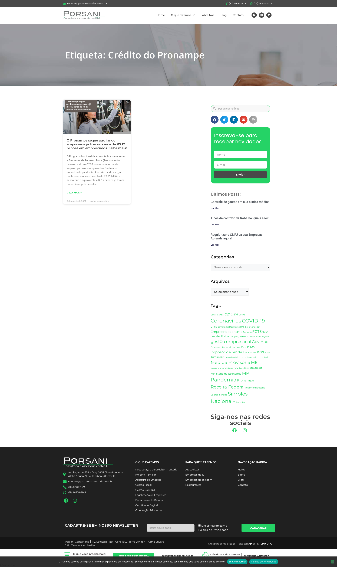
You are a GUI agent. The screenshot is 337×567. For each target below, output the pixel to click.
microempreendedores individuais (227, 368)
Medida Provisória (230, 362)
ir (265, 352)
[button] (215, 120)
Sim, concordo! (237, 561)
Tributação (239, 402)
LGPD (221, 357)
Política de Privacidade (263, 561)
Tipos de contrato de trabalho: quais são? (240, 218)
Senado (223, 395)
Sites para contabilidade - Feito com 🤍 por (240, 543)
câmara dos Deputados (229, 327)
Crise (214, 326)
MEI (255, 362)
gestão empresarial (231, 341)
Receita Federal (228, 387)
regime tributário (255, 387)
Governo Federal (221, 347)
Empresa (247, 332)
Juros (214, 357)
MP (245, 373)
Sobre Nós (207, 15)
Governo (260, 341)
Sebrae (215, 394)
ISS (268, 352)
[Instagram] (261, 15)
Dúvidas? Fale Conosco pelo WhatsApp (225, 556)
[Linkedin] (269, 15)
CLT (227, 314)
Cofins (242, 314)
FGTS (257, 331)
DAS (242, 327)
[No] (332, 561)
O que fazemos (181, 15)
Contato (238, 15)
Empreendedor (252, 327)
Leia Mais (215, 208)
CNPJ (234, 314)
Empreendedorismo (226, 332)
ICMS (251, 347)
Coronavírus (226, 321)
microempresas (253, 367)
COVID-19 (253, 321)
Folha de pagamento (236, 336)
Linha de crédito (232, 357)
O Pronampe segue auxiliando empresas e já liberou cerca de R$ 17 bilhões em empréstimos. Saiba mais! (97, 144)
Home (161, 15)
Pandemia (223, 380)
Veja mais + (74, 192)
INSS (260, 352)
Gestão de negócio (260, 336)
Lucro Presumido (249, 357)
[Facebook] (254, 15)
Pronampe (245, 380)
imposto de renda (226, 352)
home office (239, 347)
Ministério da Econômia (226, 373)
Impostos (249, 352)
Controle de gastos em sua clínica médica (240, 202)
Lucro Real (263, 357)
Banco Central (217, 315)
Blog (223, 15)
